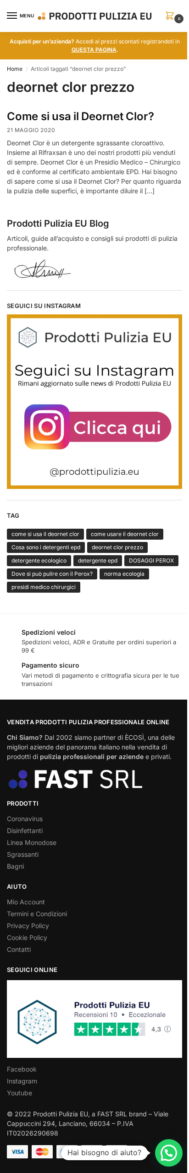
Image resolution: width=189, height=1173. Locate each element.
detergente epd (97, 560)
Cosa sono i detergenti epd (45, 547)
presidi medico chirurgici (43, 587)
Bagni (15, 866)
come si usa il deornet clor (45, 534)
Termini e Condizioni (37, 914)
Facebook (22, 1069)
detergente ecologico (39, 560)
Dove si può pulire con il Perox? (52, 573)
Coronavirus (25, 819)
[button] (171, 16)
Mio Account (26, 902)
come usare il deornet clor (125, 534)
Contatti (19, 949)
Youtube (19, 1093)
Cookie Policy (27, 937)
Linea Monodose (31, 842)
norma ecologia (124, 573)
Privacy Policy (28, 925)
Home (14, 68)
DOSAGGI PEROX (151, 560)
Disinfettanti (25, 830)
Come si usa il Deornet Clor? (80, 116)
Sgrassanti (23, 854)
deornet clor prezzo (117, 547)
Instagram (22, 1081)
